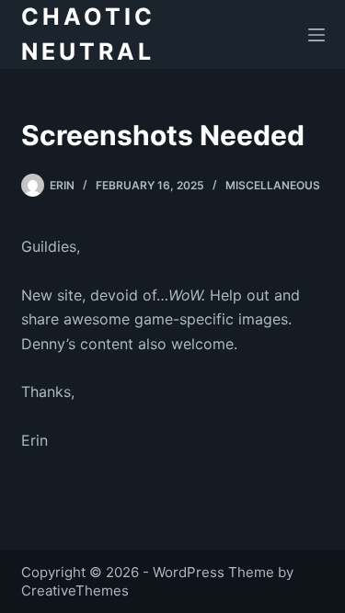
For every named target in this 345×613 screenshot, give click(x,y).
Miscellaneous (272, 185)
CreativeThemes (75, 590)
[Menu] (316, 35)
